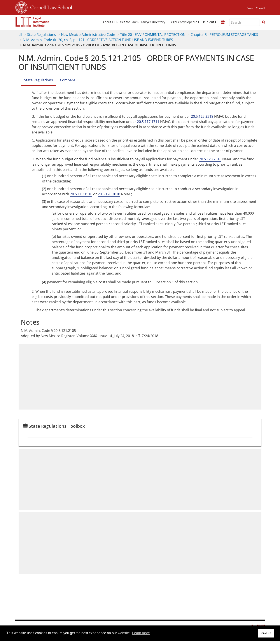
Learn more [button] (141, 633)
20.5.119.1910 (81, 194)
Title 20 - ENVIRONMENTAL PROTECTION (153, 34)
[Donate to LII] (223, 22)
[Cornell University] (21, 7)
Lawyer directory (153, 22)
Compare (67, 80)
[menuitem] (109, 22)
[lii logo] (32, 22)
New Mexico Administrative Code (88, 34)
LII (20, 34)
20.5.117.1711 (148, 121)
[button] (263, 22)
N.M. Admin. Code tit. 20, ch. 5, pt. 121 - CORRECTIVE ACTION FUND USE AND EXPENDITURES (98, 39)
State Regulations (41, 34)
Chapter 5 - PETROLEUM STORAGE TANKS (224, 34)
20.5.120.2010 (109, 194)
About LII (109, 22)
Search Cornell (256, 8)
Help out (208, 22)
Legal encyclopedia (183, 22)
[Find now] (263, 22)
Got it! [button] (266, 633)
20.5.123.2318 (202, 116)
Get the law (128, 22)
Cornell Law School (50, 7)
